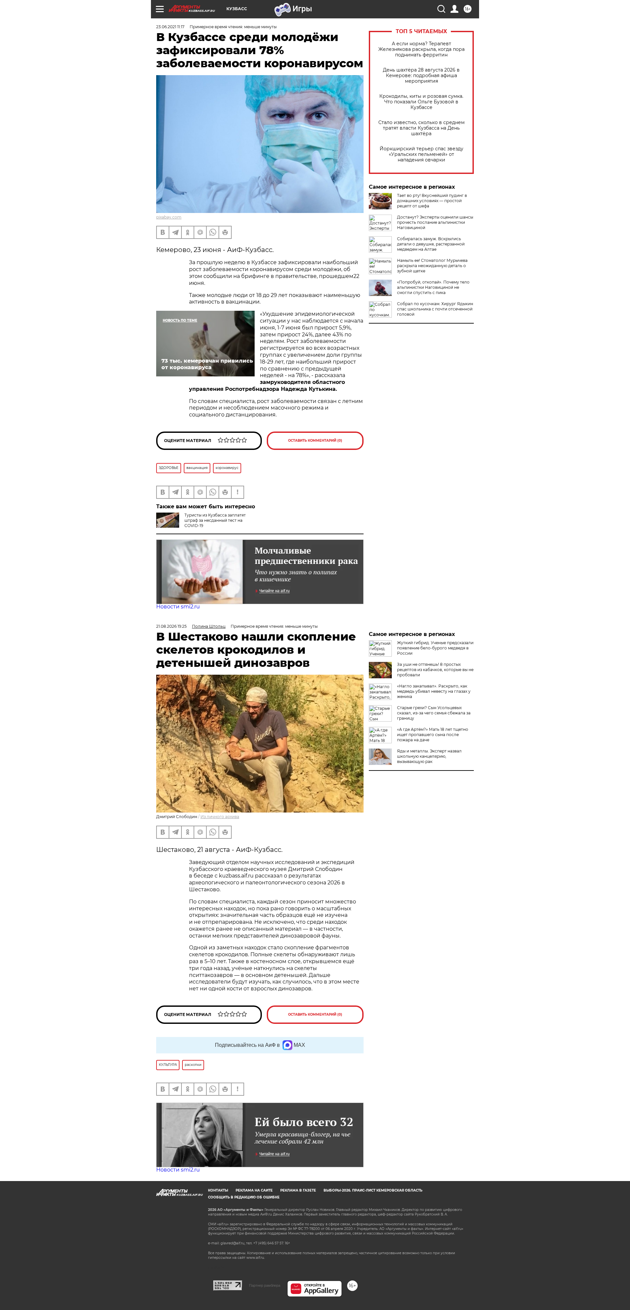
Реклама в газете (298, 1190)
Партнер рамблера (264, 1285)
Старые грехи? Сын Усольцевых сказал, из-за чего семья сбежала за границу (434, 713)
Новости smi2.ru (178, 606)
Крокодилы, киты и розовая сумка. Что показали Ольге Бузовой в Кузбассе (421, 102)
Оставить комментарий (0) (315, 440)
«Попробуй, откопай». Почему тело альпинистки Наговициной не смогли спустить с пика (433, 287)
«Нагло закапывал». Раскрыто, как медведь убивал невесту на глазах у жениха (434, 691)
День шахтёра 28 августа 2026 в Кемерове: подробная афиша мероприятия (421, 75)
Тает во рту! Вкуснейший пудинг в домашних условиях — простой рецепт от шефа (432, 200)
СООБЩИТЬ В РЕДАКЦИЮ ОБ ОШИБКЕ (244, 1197)
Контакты (218, 1190)
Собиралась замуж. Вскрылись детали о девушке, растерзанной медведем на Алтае (431, 244)
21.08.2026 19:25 (171, 626)
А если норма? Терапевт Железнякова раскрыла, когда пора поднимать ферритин (421, 49)
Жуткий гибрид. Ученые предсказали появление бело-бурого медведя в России (435, 648)
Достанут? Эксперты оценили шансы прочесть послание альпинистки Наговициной (435, 222)
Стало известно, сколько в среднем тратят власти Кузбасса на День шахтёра (421, 128)
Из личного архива (219, 816)
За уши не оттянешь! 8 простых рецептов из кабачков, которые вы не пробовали (435, 669)
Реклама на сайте (254, 1190)
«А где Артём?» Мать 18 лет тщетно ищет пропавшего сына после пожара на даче (432, 734)
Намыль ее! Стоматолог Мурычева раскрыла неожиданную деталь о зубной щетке (432, 265)
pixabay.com (168, 217)
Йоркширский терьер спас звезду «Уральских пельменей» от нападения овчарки (421, 154)
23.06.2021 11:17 (170, 26)
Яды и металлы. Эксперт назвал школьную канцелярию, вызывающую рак (429, 756)
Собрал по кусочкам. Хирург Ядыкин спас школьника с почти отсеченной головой (435, 309)
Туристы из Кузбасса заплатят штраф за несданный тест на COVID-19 (215, 520)
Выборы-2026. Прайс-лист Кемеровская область (373, 1190)
